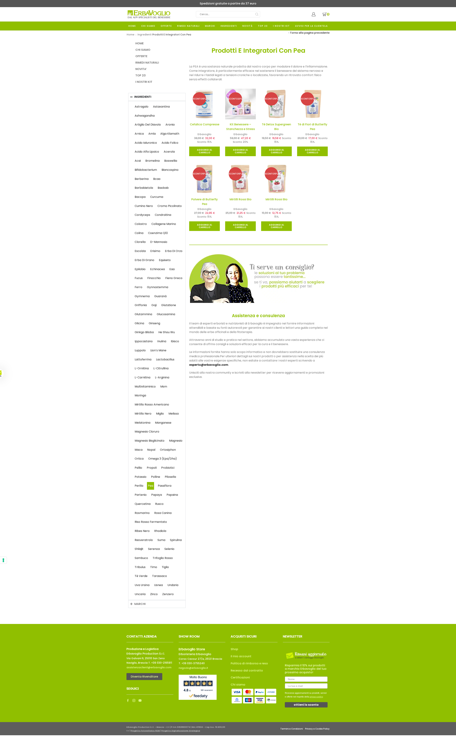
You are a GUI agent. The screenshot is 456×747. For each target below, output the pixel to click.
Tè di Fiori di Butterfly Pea (312, 126)
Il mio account (241, 656)
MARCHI (210, 26)
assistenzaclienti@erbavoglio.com (148, 667)
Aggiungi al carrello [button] (204, 151)
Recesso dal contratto (247, 670)
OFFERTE (166, 26)
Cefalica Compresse (204, 124)
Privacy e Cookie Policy (317, 728)
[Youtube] (140, 700)
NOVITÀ (247, 26)
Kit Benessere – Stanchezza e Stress (240, 126)
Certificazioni (240, 677)
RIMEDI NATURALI (188, 26)
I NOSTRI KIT (281, 26)
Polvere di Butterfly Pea (204, 201)
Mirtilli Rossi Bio (241, 199)
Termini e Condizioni (291, 728)
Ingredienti (144, 34)
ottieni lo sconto (306, 705)
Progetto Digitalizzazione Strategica (180, 730)
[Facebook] (127, 700)
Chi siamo (238, 685)
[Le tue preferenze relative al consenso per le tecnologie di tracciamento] (3, 560)
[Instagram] (134, 700)
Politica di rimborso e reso (249, 663)
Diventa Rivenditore (144, 676)
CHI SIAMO (148, 26)
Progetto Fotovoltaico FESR (145, 730)
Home (130, 34)
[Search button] (257, 14)
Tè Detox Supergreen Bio (276, 126)
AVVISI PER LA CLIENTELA (311, 26)
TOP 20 (263, 26)
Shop (234, 649)
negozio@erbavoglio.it (193, 668)
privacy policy (316, 697)
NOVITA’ (141, 69)
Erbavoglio (204, 134)
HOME (132, 26)
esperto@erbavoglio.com (208, 365)
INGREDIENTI (229, 26)
